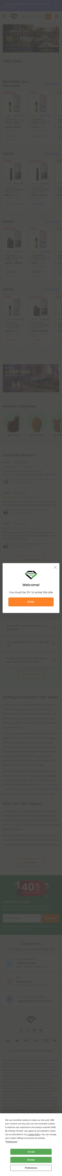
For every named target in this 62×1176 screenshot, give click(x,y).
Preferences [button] (11, 1142)
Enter (31, 602)
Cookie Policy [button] (34, 1134)
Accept (31, 1152)
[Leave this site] (55, 567)
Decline (31, 1160)
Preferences (31, 1168)
